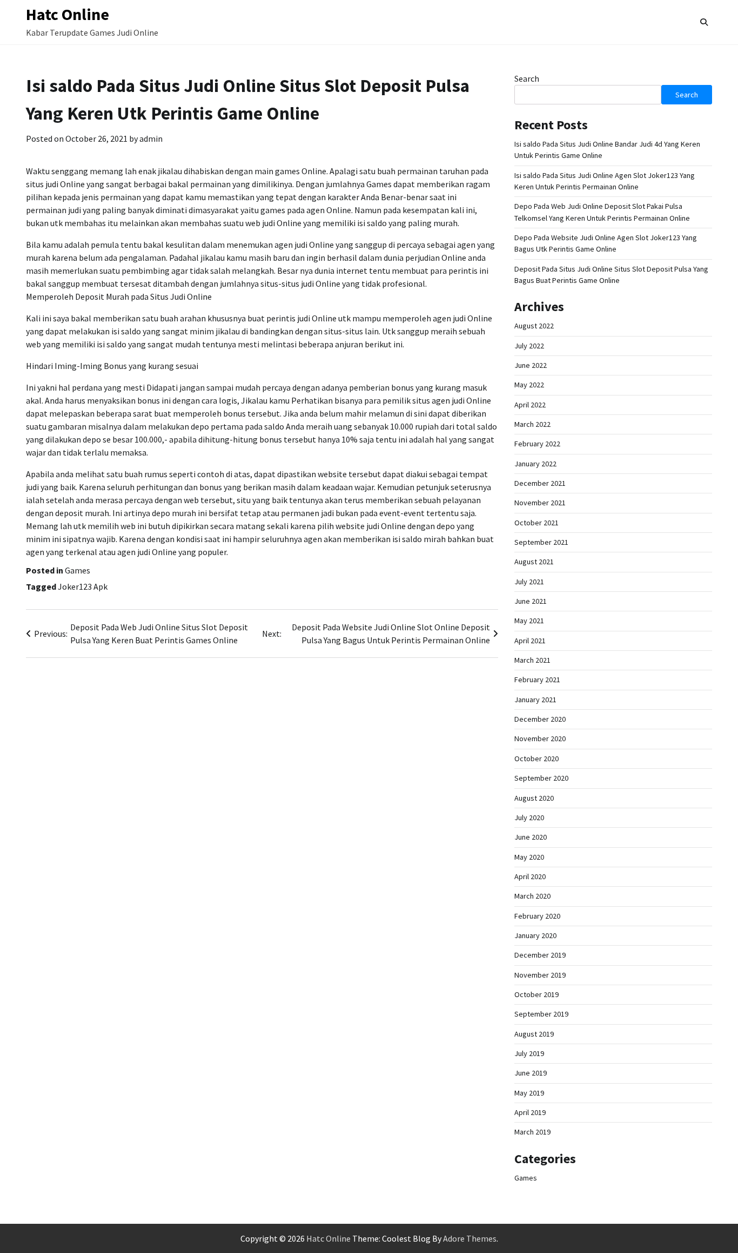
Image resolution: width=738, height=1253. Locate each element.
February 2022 (537, 444)
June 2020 (530, 837)
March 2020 (532, 896)
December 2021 (540, 483)
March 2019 (532, 1132)
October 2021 (536, 522)
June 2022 (530, 365)
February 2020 (537, 916)
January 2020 (535, 935)
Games (77, 570)
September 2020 (541, 778)
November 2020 (540, 738)
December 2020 (540, 719)
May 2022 (529, 385)
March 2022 (532, 424)
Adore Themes (470, 1238)
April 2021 (530, 640)
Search (526, 78)
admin (151, 138)
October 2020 (536, 758)
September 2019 (541, 1014)
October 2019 (536, 994)
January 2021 (535, 699)
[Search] (704, 22)
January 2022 (535, 464)
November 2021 (540, 502)
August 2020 (534, 798)
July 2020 (529, 817)
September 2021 (541, 542)
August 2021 (534, 561)
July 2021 (529, 581)
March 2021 (532, 660)
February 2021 (537, 679)
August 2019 (534, 1034)
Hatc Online (67, 14)
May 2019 (529, 1093)
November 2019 (540, 975)
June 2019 (530, 1073)
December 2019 (540, 955)
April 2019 (530, 1112)
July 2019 (529, 1053)
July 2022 (529, 346)
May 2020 (529, 857)
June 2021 (530, 601)
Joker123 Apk (83, 586)
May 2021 (529, 620)
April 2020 (530, 876)
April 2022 (530, 405)
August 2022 (534, 326)
